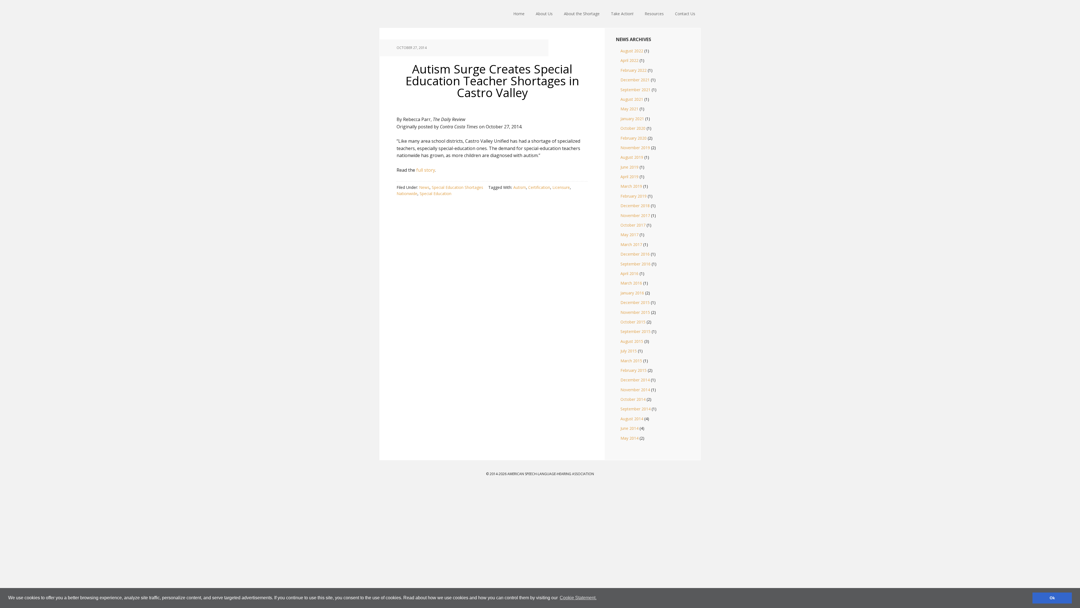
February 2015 (633, 370)
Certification (539, 187)
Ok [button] (1052, 598)
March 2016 (631, 283)
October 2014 (632, 399)
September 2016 (635, 264)
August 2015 (631, 341)
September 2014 (635, 409)
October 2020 (632, 128)
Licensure (561, 187)
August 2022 (631, 50)
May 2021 (629, 108)
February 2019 (633, 196)
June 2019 (629, 167)
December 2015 (635, 302)
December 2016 (635, 254)
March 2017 (631, 244)
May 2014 (629, 438)
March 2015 (631, 360)
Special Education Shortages (457, 187)
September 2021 (635, 89)
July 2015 (628, 351)
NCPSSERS (416, 14)
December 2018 (635, 205)
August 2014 (631, 418)
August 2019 (631, 157)
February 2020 (633, 138)
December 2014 (635, 380)
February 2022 (633, 70)
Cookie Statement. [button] (578, 597)
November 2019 (635, 147)
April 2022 (629, 60)
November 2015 (635, 312)
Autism (519, 187)
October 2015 (632, 322)
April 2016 (629, 273)
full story (425, 170)
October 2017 (632, 225)
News (424, 187)
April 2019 (629, 176)
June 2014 (629, 428)
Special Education (435, 193)
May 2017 (629, 234)
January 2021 (632, 118)
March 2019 (631, 186)
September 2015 (635, 331)
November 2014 (635, 389)
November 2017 (635, 215)
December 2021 (635, 79)
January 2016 (632, 293)
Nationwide (407, 193)
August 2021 (631, 99)
